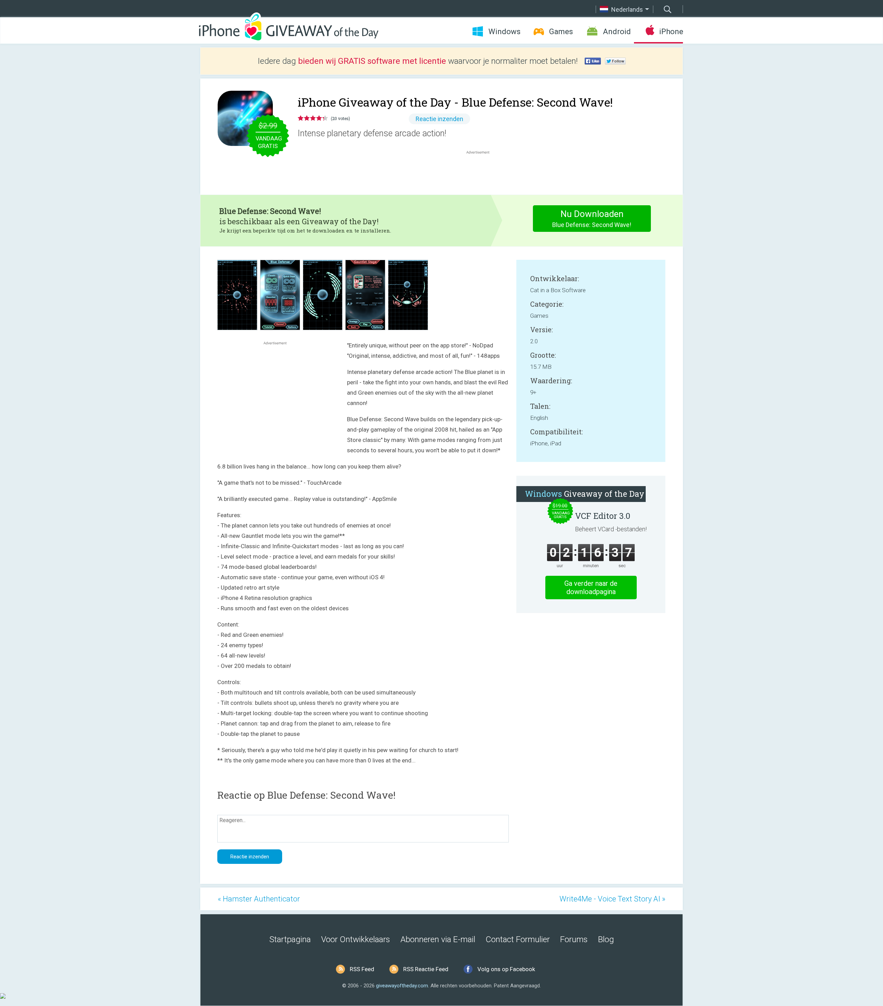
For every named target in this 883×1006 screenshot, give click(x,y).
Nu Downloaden (591, 218)
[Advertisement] (481, 172)
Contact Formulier (518, 939)
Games (561, 31)
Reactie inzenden (439, 118)
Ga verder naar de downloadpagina (590, 587)
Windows (504, 31)
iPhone (671, 31)
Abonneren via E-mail (437, 939)
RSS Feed (362, 969)
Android (617, 31)
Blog (606, 939)
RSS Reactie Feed (425, 969)
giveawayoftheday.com (402, 986)
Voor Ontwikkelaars (355, 939)
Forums (574, 939)
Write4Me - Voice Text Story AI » (612, 899)
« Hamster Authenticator (259, 899)
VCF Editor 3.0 (602, 515)
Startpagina (290, 939)
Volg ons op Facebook (506, 969)
